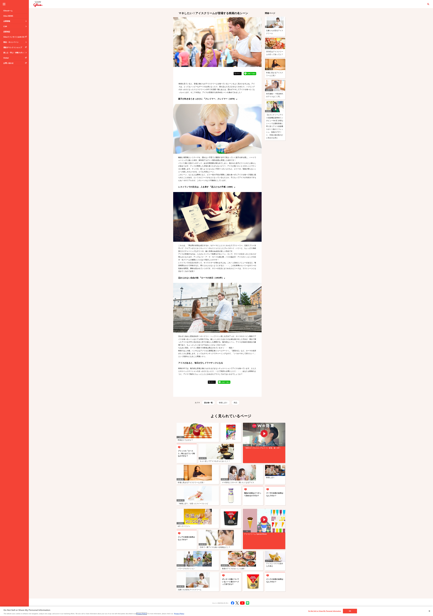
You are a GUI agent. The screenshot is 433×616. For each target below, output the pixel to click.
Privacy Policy (142, 614)
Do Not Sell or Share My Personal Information (324, 611)
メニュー (4, 4)
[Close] (429, 611)
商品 (235, 403)
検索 (428, 4)
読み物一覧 (208, 403)
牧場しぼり (223, 403)
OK (350, 611)
